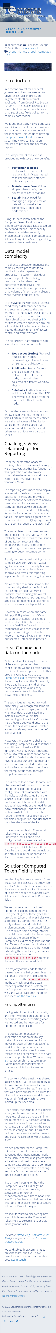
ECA (6, 1060)
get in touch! (18, 1259)
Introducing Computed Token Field (26, 1236)
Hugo (43, 1316)
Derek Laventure (32, 48)
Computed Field (14, 678)
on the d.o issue (27, 996)
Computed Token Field (18, 137)
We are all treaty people (13, 1295)
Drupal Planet (17, 51)
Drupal (32, 51)
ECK (44, 319)
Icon (27, 1316)
